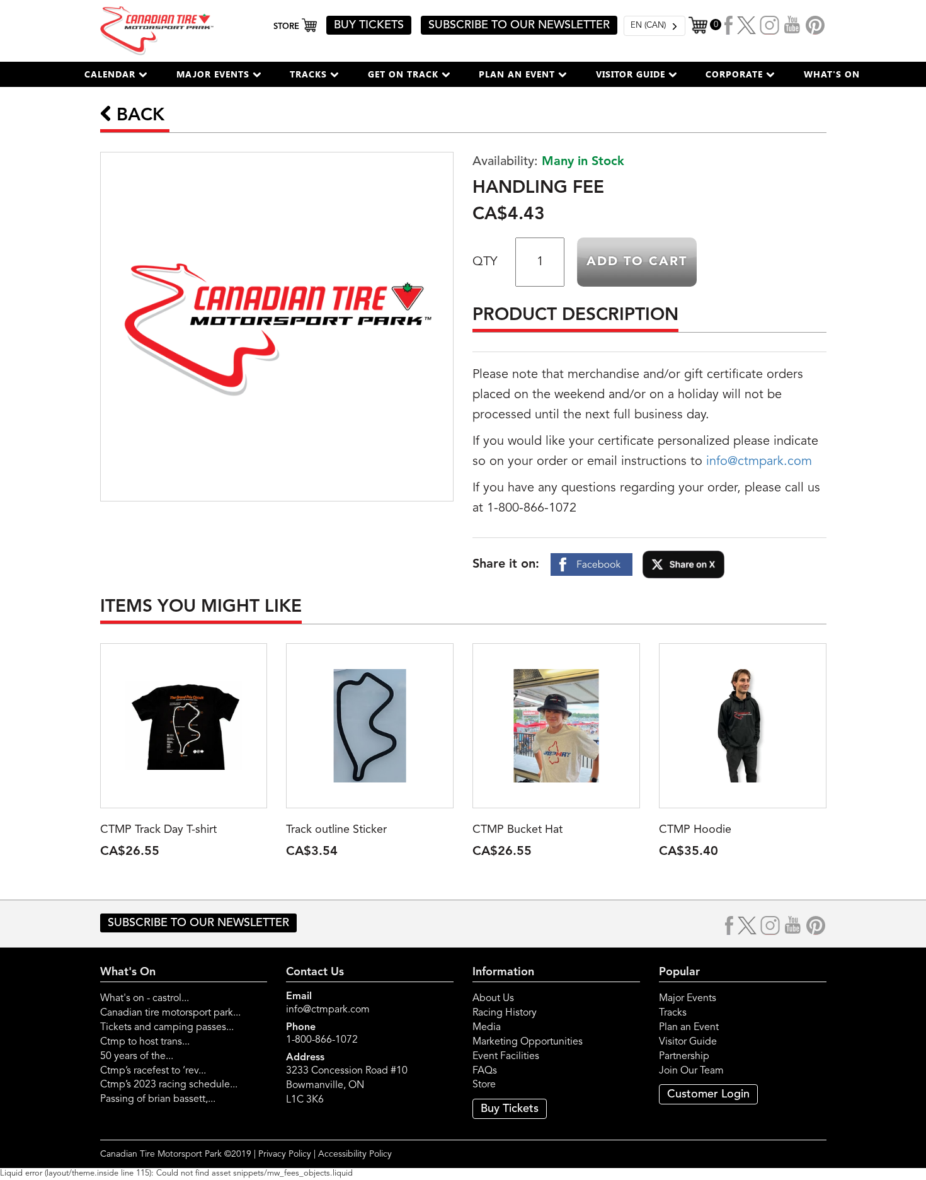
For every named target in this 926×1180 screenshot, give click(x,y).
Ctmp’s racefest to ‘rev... (153, 1071)
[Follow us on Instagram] (769, 25)
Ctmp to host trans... (145, 1042)
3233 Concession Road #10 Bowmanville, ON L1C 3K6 (347, 1085)
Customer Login (708, 1094)
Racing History (504, 1013)
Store (484, 1085)
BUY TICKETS (369, 25)
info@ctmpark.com (759, 461)
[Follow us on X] (746, 25)
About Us (493, 999)
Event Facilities (505, 1056)
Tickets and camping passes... (167, 1027)
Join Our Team (691, 1071)
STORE (287, 27)
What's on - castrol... (144, 999)
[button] (116, 74)
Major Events (687, 999)
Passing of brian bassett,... (157, 1099)
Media (486, 1027)
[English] (654, 25)
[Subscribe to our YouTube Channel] (792, 25)
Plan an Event (689, 1027)
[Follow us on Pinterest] (815, 25)
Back (137, 116)
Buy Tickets (510, 1108)
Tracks (673, 1013)
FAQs (484, 1071)
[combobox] (654, 26)
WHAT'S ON (832, 74)
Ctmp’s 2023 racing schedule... (168, 1085)
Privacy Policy (284, 1154)
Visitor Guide (688, 1042)
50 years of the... (136, 1056)
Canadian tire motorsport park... (170, 1013)
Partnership (684, 1056)
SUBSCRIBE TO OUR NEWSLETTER (519, 25)
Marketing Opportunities (527, 1042)
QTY (484, 262)
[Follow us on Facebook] (729, 25)
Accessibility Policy (355, 1154)
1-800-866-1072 (322, 1040)
